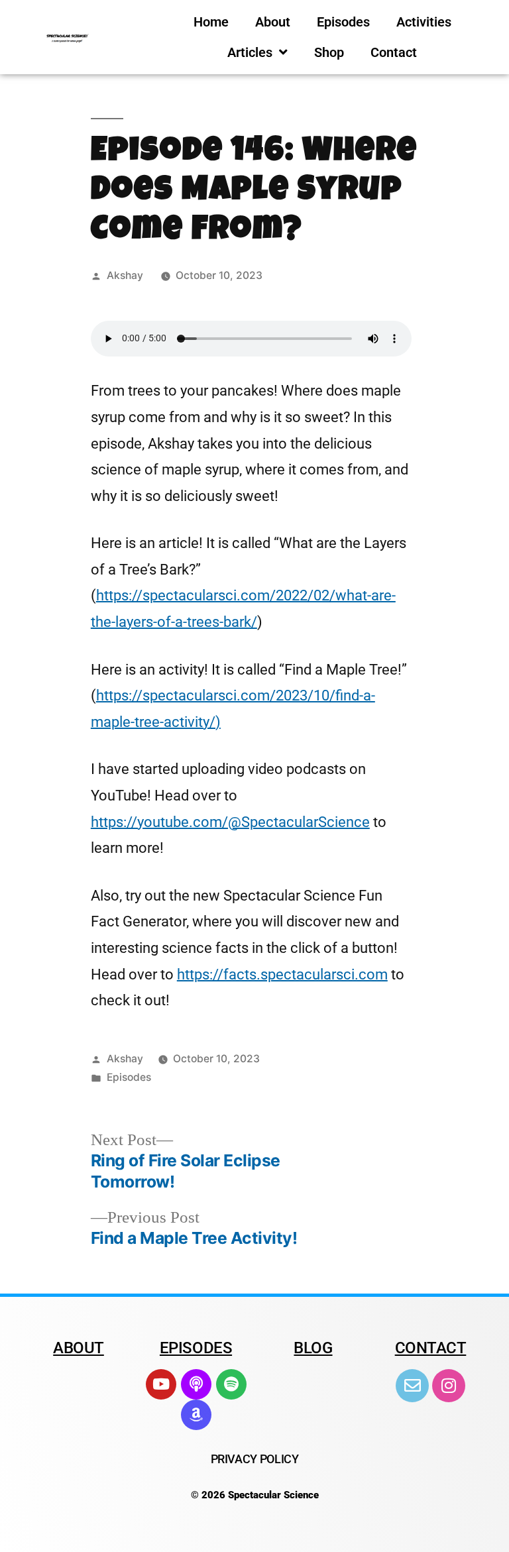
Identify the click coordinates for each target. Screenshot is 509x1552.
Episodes (343, 22)
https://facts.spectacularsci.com (282, 974)
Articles (249, 52)
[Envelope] (412, 1385)
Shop (329, 52)
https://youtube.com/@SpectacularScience (230, 822)
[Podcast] (196, 1384)
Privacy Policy (255, 1459)
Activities (423, 22)
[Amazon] (196, 1415)
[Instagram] (448, 1385)
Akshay (125, 275)
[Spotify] (231, 1384)
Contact (393, 52)
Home (211, 22)
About (272, 22)
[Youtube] (161, 1384)
